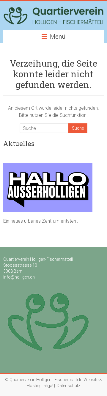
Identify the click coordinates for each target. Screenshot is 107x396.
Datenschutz (68, 385)
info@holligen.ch (19, 277)
